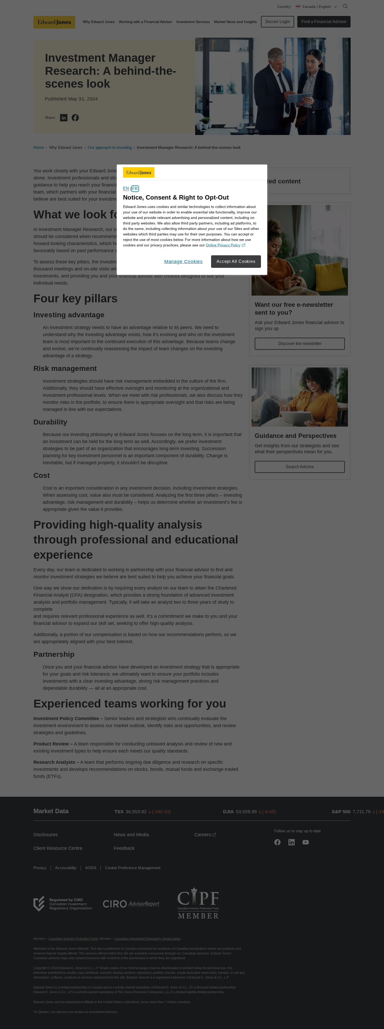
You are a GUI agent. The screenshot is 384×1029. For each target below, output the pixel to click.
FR (135, 188)
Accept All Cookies (236, 261)
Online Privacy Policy (225, 245)
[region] (192, 220)
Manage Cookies (183, 261)
